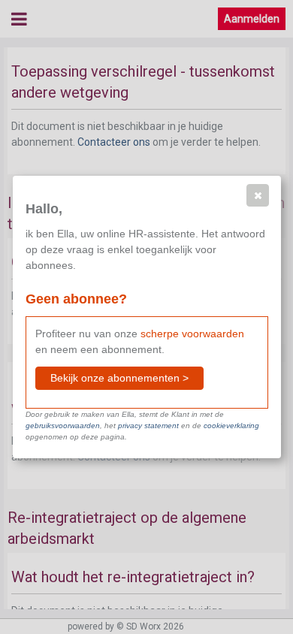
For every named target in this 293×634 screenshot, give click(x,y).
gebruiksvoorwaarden (63, 425)
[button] (257, 195)
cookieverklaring (231, 425)
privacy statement (148, 425)
